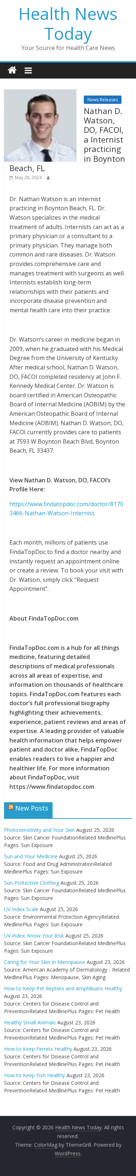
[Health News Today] (12, 70)
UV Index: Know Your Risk (34, 935)
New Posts (31, 808)
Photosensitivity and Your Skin (39, 829)
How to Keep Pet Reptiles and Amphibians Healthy (63, 988)
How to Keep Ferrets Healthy (38, 1048)
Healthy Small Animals (30, 1022)
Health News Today (68, 23)
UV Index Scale (21, 909)
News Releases (102, 100)
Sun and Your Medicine (31, 856)
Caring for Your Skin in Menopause (44, 962)
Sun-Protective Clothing (31, 882)
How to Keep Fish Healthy (34, 1075)
